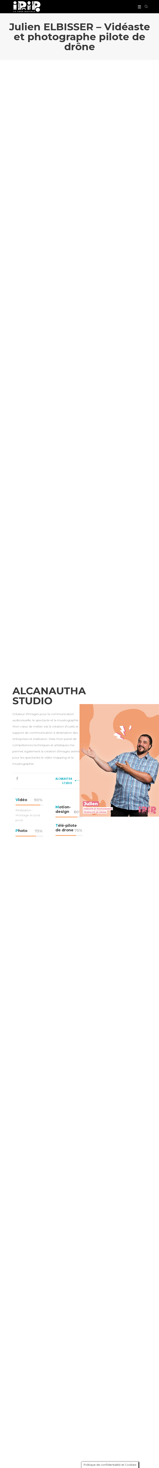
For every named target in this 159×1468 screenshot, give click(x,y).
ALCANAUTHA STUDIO (63, 781)
